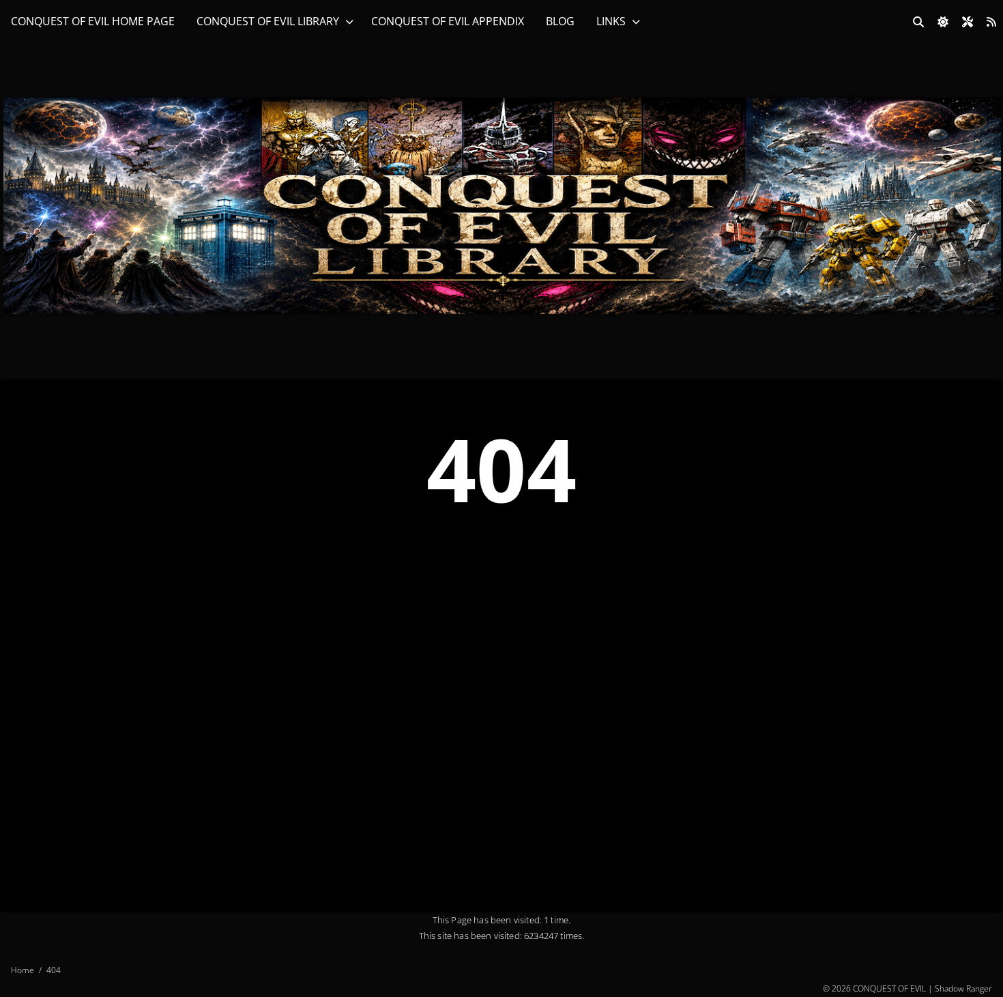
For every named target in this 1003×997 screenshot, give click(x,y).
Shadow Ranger (963, 988)
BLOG (560, 21)
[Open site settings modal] (967, 21)
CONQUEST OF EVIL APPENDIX (447, 21)
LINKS (611, 21)
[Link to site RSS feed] (991, 21)
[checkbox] (943, 21)
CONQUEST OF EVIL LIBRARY (268, 21)
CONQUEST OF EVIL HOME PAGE (93, 21)
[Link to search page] (918, 21)
